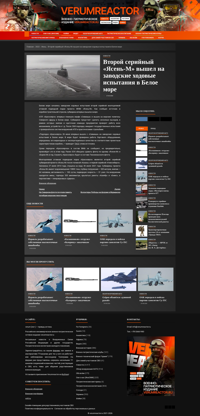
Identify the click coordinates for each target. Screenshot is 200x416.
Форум (161, 38)
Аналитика (82, 38)
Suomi (78, 331)
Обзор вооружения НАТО (93, 33)
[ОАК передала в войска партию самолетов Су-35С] (115, 221)
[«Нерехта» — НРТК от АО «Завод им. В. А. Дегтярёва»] (141, 244)
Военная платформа (34, 394)
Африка (79, 339)
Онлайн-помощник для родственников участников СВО (49, 405)
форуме (56, 351)
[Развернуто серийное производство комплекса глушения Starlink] (141, 202)
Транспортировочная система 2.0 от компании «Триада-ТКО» (158, 232)
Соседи (79, 390)
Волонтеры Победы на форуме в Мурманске (100, 190)
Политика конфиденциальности (39, 408)
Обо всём (133, 38)
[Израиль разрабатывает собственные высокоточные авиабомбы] (44, 221)
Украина (121, 38)
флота (52, 120)
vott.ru (28, 398)
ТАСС (76, 144)
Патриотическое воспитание (119, 33)
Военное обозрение (47, 183)
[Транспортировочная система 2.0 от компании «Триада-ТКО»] (141, 231)
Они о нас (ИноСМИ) (51, 33)
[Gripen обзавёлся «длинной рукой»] (141, 163)
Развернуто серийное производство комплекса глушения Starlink (158, 203)
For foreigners (148, 38)
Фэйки (66, 33)
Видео (75, 33)
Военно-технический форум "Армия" (92, 356)
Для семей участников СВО (103, 38)
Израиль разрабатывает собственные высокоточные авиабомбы (42, 242)
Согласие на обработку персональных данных (74, 408)
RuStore (65, 374)
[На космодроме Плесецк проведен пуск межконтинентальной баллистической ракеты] (141, 216)
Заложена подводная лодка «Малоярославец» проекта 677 (158, 190)
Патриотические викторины (43, 38)
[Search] (173, 36)
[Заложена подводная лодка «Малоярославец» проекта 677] (141, 189)
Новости (35, 33)
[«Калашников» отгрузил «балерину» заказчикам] (79, 221)
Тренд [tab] (153, 128)
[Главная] (27, 34)
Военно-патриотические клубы (148, 33)
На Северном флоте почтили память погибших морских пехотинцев (55, 192)
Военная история (66, 38)
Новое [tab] (141, 128)
